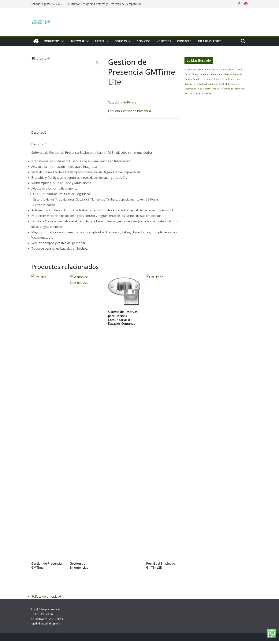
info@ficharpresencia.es (46, 609)
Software (129, 102)
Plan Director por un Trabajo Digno (210, 79)
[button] (62, 41)
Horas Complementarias (211, 74)
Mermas (228, 74)
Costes (195, 74)
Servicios (143, 41)
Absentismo (190, 69)
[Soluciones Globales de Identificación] (35, 41)
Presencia (72, 152)
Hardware (77, 41)
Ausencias (201, 69)
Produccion (234, 79)
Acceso (36, 167)
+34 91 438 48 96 (42, 614)
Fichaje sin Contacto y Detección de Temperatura (111, 4)
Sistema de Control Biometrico (223, 84)
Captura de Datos (216, 69)
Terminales (206, 93)
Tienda (99, 41)
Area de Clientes (209, 41)
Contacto (184, 41)
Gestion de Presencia (136, 111)
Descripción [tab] (39, 132)
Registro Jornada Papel (195, 84)
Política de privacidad (46, 596)
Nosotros (163, 41)
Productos (51, 41)
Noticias (121, 41)
